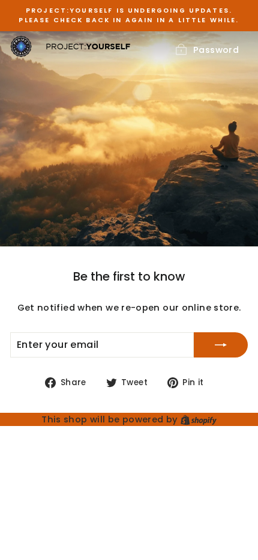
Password (216, 50)
